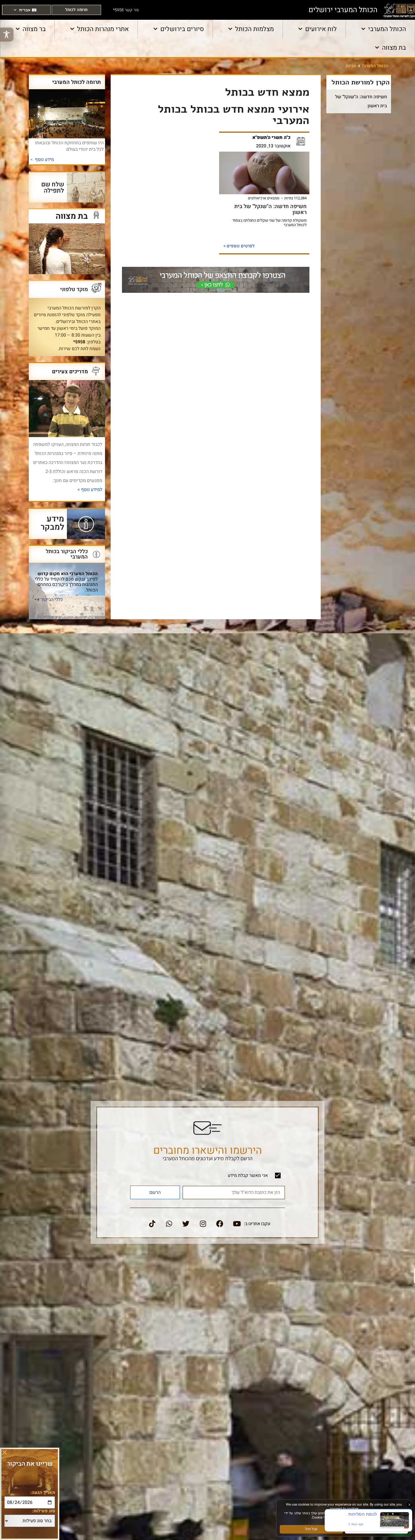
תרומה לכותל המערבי (76, 82)
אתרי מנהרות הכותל (103, 29)
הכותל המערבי (387, 29)
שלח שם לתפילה (52, 187)
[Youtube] (237, 1223)
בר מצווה (34, 29)
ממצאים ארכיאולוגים (263, 198)
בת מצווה (394, 47)
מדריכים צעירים (70, 371)
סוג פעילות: (43, 1511)
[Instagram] (203, 1223)
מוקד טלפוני (74, 289)
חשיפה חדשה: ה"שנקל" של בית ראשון (270, 209)
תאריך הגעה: (42, 1492)
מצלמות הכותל (254, 29)
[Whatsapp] (169, 1223)
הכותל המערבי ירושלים (343, 10)
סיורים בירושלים (182, 29)
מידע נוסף (44, 159)
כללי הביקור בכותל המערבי (67, 554)
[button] (4, 1452)
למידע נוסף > (89, 489)
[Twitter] (186, 1223)
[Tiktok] (152, 1223)
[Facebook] (220, 1223)
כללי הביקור (52, 599)
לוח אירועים (321, 29)
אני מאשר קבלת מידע (248, 1175)
